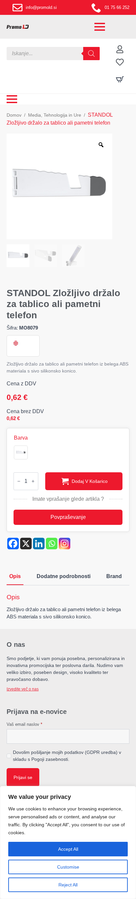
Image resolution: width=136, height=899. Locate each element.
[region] (68, 842)
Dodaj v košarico (90, 481)
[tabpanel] (68, 607)
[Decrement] (18, 481)
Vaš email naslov (24, 724)
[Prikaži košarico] (120, 79)
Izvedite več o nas (23, 689)
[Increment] (33, 481)
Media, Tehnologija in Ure (54, 115)
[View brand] (15, 343)
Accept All (68, 849)
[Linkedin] (39, 543)
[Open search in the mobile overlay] (53, 53)
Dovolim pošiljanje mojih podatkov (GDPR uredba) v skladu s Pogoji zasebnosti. (67, 756)
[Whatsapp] (51, 543)
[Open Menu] (99, 26)
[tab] (15, 576)
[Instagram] (64, 543)
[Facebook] (13, 543)
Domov (14, 115)
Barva (21, 438)
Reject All (68, 884)
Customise (68, 867)
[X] (26, 543)
